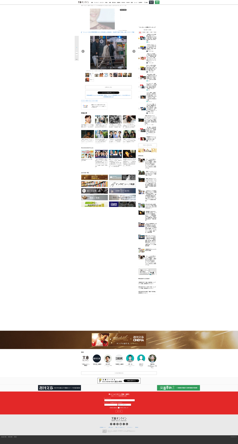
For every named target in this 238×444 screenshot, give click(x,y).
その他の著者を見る (119, 373)
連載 (110, 2)
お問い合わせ (110, 427)
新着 (92, 2)
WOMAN (123, 2)
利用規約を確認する (113, 407)
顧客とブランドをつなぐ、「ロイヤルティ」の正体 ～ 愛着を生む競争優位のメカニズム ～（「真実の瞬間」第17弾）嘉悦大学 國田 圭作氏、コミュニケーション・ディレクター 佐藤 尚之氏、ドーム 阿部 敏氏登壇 (115, 163)
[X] (114, 424)
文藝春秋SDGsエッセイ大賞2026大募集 (86, 160)
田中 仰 (149, 42)
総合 (150, 29)
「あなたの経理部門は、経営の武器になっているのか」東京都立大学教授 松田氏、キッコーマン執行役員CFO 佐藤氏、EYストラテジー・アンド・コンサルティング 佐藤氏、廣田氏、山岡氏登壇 (101, 163)
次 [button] (133, 51)
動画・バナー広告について (120, 427)
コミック (135, 2)
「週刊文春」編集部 (150, 51)
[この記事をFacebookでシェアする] (77, 42)
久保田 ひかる (150, 101)
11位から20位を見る (147, 145)
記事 (88, 5)
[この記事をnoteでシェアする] (76, 53)
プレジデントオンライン (151, 133)
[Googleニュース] (120, 424)
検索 (147, 2)
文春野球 (140, 2)
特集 (106, 2)
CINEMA (128, 2)
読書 (132, 2)
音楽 (96, 100)
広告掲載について (103, 427)
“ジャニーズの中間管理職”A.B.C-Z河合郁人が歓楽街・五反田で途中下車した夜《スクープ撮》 (109, 32)
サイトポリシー (130, 427)
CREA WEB (10, 436)
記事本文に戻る (108, 87)
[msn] (124, 424)
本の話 (15, 436)
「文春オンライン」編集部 (149, 124)
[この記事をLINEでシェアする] (77, 50)
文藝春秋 (118, 2)
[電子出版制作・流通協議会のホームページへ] (104, 431)
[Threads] (117, 424)
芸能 (87, 100)
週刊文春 (114, 2)
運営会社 (136, 427)
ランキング (96, 2)
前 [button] (83, 51)
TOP (82, 5)
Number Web (3, 436)
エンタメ (85, 5)
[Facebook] (111, 424)
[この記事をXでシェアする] (77, 38)
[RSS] (127, 424)
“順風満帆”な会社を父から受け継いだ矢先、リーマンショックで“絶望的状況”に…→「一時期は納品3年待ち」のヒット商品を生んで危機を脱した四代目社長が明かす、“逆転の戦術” (129, 163)
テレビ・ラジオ (91, 100)
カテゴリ (101, 2)
